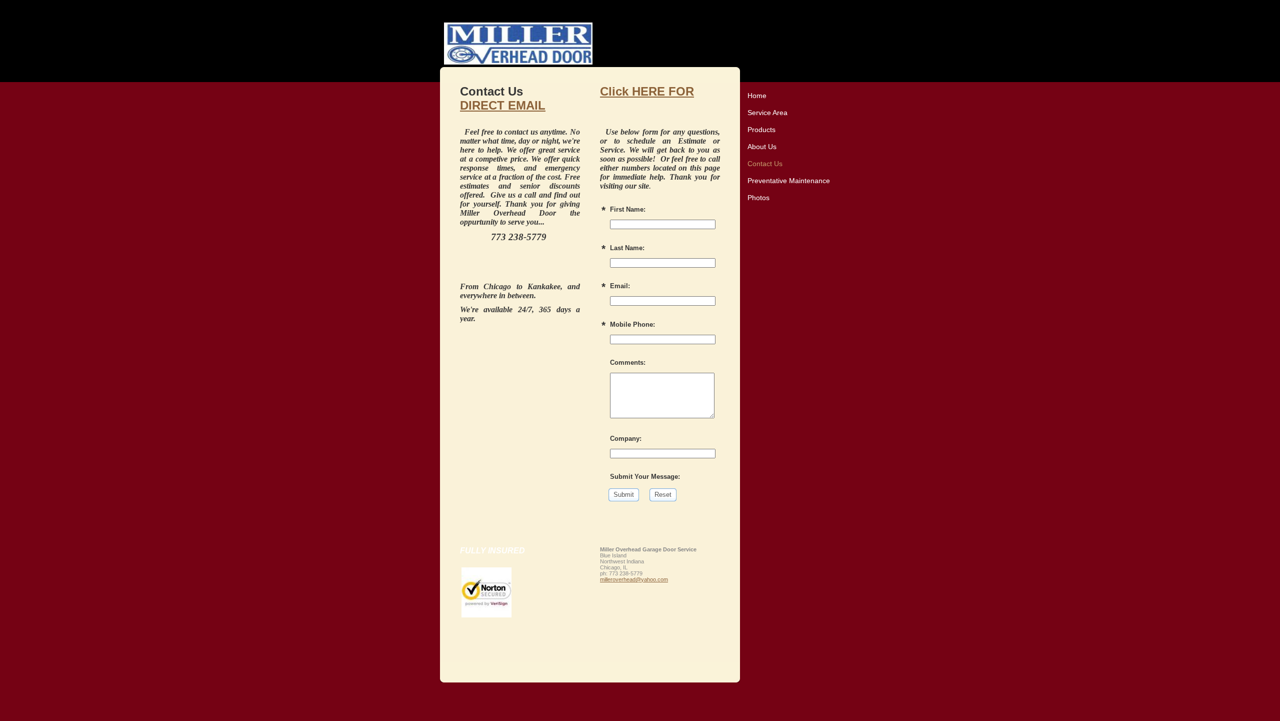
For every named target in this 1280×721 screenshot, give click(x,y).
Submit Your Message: (645, 476)
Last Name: (627, 248)
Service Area (768, 113)
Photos (759, 198)
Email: (620, 286)
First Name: (628, 209)
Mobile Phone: (632, 324)
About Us (762, 147)
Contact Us (765, 164)
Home (757, 96)
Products (762, 130)
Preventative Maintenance (789, 181)
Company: (626, 438)
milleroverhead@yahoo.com (634, 579)
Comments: (628, 362)
